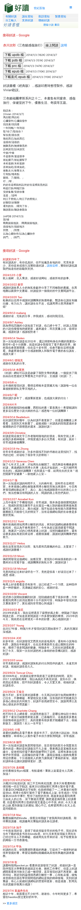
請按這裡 (52, 265)
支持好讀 (27, 20)
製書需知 (60, 16)
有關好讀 (11, 16)
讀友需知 (27, 16)
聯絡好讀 (44, 20)
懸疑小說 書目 (51, 24)
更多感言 (12, 903)
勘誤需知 (44, 16)
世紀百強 (39, 8)
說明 (64, 45)
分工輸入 (11, 20)
